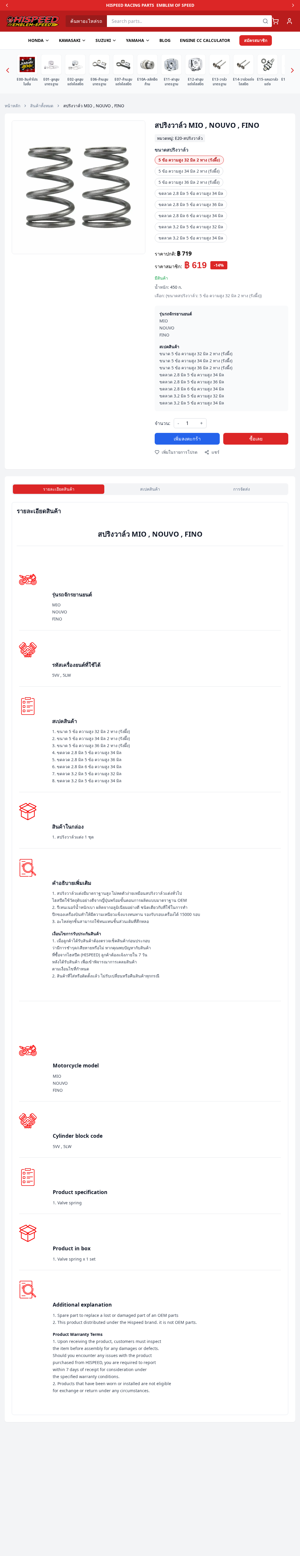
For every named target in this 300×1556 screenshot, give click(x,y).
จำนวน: (162, 423)
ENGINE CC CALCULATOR (205, 40)
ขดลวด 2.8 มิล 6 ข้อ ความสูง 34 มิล (190, 215)
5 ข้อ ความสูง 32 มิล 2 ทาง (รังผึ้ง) (189, 160)
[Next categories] (292, 70)
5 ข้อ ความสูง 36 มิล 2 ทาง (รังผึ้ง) (188, 182)
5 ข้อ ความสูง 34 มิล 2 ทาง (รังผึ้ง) (188, 171)
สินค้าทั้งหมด (41, 105)
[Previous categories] (7, 70)
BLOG (165, 40)
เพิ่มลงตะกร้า (187, 439)
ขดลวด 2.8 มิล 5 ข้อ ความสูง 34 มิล (190, 193)
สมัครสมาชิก (255, 40)
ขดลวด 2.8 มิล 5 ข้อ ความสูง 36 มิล (190, 204)
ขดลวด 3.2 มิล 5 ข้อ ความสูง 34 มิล (190, 238)
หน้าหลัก (12, 105)
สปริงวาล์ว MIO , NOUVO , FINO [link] (93, 105)
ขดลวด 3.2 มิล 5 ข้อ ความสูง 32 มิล (190, 226)
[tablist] (150, 489)
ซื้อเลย (255, 439)
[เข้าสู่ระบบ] (289, 21)
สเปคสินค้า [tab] (150, 489)
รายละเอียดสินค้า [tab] (58, 489)
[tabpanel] (150, 958)
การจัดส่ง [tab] (241, 489)
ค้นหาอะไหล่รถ (86, 21)
